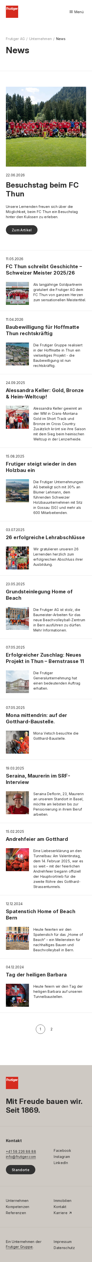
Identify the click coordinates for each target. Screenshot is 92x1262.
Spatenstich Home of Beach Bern (40, 915)
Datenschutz (64, 1248)
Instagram (62, 1157)
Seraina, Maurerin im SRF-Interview (38, 779)
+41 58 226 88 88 (21, 1151)
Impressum (63, 1242)
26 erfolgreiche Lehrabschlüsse (45, 537)
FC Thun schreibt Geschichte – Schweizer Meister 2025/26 (44, 270)
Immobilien (62, 1200)
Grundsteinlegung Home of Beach (39, 595)
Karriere (60, 1213)
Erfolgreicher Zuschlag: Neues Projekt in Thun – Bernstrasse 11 (45, 658)
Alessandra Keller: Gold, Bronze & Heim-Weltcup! (45, 393)
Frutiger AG (15, 39)
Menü (76, 12)
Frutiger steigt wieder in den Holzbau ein (41, 467)
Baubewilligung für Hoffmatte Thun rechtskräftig (42, 330)
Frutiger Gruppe (19, 1247)
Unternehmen (40, 39)
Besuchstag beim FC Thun (42, 189)
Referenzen (16, 1213)
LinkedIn (61, 1163)
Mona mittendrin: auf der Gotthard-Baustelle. (36, 718)
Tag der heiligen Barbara (36, 975)
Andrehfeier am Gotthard (37, 839)
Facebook (62, 1150)
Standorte (20, 1170)
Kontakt (60, 1207)
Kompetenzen (17, 1207)
